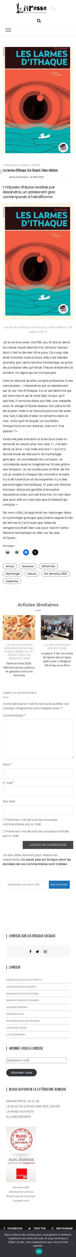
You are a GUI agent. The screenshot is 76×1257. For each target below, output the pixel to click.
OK (39, 1251)
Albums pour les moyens (22, 993)
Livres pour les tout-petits (24, 979)
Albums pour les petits (21, 986)
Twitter (39, 1228)
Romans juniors (30, 165)
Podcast (53, 648)
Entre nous (11, 648)
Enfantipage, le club (22, 1101)
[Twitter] (37, 951)
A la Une (10, 644)
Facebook (15, 1228)
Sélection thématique (19, 656)
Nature (32, 574)
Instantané (26, 648)
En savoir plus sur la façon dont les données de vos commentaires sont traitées (37, 861)
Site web (9, 801)
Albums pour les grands (22, 1000)
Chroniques (11, 165)
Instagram (64, 1228)
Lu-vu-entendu (15, 1034)
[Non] (71, 1243)
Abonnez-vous (21, 1072)
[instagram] (45, 951)
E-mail (8, 783)
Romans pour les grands (22, 1020)
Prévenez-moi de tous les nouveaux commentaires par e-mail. (30, 822)
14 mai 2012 (37, 177)
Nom (7, 764)
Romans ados (15, 1014)
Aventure (28, 566)
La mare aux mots (20, 1111)
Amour (10, 566)
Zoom (26, 658)
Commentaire (14, 715)
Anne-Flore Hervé (18, 177)
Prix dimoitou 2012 (55, 574)
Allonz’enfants (18, 1116)
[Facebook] (30, 951)
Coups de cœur (16, 1027)
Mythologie (13, 574)
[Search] (39, 20)
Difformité (48, 566)
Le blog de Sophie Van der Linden (33, 1106)
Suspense (12, 581)
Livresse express (14, 651)
